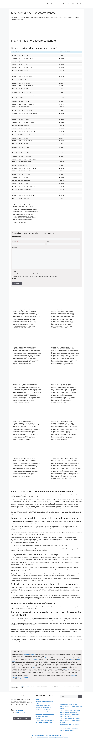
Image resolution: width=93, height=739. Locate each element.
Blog (64, 3)
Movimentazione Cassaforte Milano (45, 720)
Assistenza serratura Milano (43, 709)
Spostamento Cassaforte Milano (44, 722)
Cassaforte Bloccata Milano (43, 712)
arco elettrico (25, 677)
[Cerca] (80, 696)
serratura (33, 654)
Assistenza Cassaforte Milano (43, 707)
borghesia (46, 666)
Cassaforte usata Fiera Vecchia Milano (70, 710)
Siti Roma (66, 737)
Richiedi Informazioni (20, 712)
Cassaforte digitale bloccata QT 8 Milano (70, 718)
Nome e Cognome (17, 236)
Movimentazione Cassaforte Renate (20, 686)
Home (39, 3)
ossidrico (73, 675)
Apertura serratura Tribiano (67, 730)
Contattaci (38, 718)
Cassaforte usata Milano (42, 716)
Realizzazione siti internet (42, 737)
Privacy (14, 271)
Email (48, 241)
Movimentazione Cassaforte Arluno (69, 704)
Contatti (79, 3)
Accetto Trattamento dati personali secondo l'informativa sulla (28, 273)
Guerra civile (67, 669)
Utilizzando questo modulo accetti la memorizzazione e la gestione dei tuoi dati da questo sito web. (35, 276)
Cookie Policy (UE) (49, 735)
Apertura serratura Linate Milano (68, 712)
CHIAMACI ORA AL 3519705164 (22, 718)
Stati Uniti (55, 669)
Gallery (59, 3)
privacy (42, 273)
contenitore (26, 654)
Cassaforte (23, 678)
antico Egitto (45, 657)
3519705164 (19, 710)
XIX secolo (29, 666)
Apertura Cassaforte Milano (43, 705)
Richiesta (15, 247)
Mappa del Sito (71, 3)
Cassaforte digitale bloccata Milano (45, 714)
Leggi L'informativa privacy (38, 735)
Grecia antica (35, 659)
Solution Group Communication (56, 737)
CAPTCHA (14, 278)
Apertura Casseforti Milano (49, 3)
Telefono (15, 241)
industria (35, 667)
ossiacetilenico (15, 677)
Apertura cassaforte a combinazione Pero (70, 728)
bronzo (72, 659)
